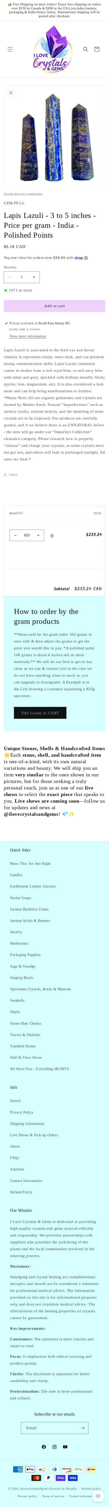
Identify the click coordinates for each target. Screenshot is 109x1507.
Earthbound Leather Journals (33, 886)
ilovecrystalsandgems (34, 1488)
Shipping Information (27, 1124)
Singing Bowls (21, 978)
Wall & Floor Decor (26, 1057)
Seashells (17, 1000)
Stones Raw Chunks (25, 1023)
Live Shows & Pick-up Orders (34, 1135)
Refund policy (91, 1488)
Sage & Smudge (22, 966)
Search (15, 1101)
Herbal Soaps (20, 898)
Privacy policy (27, 1496)
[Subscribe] (82, 1428)
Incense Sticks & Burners (30, 921)
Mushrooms (19, 943)
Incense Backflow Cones (29, 909)
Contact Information (26, 1181)
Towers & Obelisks (25, 1035)
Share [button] (13, 475)
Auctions (17, 1169)
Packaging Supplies (25, 955)
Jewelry (16, 932)
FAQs (14, 1158)
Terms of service (53, 1496)
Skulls (15, 1012)
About (15, 1146)
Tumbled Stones (22, 1046)
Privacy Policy (21, 1112)
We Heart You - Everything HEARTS (39, 1069)
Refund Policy (21, 1192)
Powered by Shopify (63, 1488)
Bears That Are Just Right (30, 864)
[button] (10, 49)
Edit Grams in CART (40, 713)
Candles (16, 875)
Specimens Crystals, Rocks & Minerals (40, 989)
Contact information (82, 1496)
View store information (27, 336)
